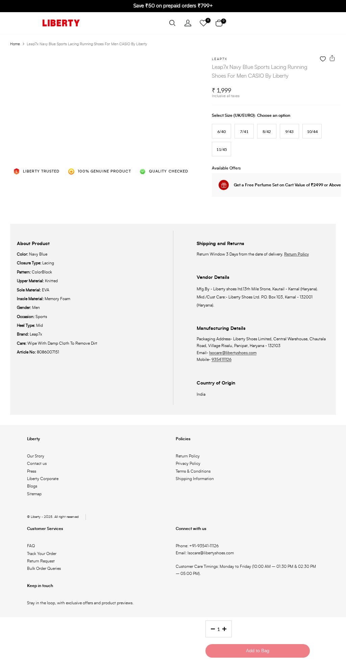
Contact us (37, 463)
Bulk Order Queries (44, 568)
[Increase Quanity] (226, 629)
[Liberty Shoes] (61, 23)
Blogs (32, 486)
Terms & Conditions (193, 471)
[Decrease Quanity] (211, 629)
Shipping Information (195, 479)
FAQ (31, 546)
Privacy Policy (188, 463)
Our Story (35, 456)
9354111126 (221, 360)
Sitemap (34, 494)
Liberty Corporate (42, 479)
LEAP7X (219, 59)
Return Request (41, 561)
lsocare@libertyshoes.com (232, 353)
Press (31, 471)
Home (15, 44)
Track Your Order (41, 554)
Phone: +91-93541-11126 (197, 546)
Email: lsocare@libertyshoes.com (205, 553)
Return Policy (296, 254)
